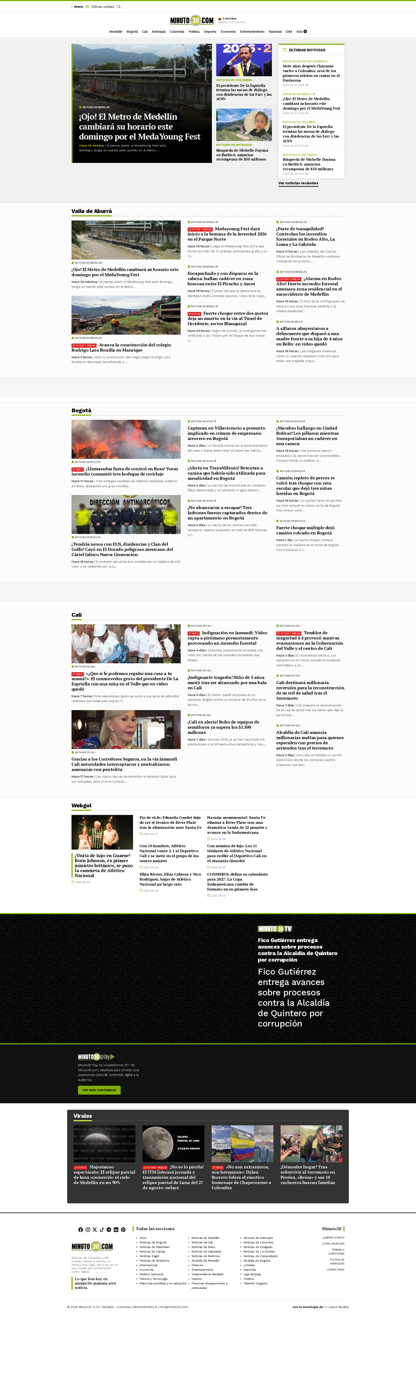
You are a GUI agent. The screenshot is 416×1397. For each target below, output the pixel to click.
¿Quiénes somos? (333, 1237)
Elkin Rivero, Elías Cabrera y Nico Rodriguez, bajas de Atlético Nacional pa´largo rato (170, 879)
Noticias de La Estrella (259, 1251)
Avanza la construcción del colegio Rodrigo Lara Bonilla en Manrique (121, 347)
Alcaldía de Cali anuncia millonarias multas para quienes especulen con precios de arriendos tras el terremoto (310, 740)
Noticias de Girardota (154, 1260)
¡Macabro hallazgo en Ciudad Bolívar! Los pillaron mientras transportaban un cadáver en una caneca (307, 435)
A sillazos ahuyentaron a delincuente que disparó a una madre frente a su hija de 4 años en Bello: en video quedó (309, 336)
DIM (289, 31)
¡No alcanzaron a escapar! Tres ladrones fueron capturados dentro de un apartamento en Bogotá (227, 513)
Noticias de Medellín (96, 107)
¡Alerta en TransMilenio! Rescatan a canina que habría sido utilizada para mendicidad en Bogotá (226, 473)
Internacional (148, 1265)
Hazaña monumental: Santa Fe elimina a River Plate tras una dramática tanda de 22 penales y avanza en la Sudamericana (237, 825)
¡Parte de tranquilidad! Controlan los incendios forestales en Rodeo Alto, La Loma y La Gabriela (305, 236)
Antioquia (159, 31)
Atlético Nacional (151, 1274)
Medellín (115, 31)
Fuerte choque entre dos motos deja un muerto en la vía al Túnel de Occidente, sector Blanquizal (228, 318)
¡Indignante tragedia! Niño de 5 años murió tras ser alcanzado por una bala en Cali (227, 682)
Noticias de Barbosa (205, 1256)
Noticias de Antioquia (234, 144)
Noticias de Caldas (152, 1251)
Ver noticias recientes (298, 183)
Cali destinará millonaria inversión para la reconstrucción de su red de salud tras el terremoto (310, 690)
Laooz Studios (338, 1307)
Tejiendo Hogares (255, 1283)
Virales (83, 1116)
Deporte (210, 31)
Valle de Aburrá (92, 211)
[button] (76, 6)
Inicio (143, 1238)
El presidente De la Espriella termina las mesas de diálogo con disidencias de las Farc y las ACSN (244, 92)
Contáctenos (335, 1269)
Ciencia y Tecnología (153, 1278)
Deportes (250, 1269)
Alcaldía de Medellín (205, 1260)
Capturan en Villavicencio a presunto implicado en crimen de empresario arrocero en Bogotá (226, 433)
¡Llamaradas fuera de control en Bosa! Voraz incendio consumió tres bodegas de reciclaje (125, 471)
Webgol (81, 805)
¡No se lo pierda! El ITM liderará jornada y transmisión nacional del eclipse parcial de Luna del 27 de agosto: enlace (173, 1177)
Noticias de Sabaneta (206, 1251)
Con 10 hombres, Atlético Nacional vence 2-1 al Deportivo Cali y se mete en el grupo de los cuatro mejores (169, 853)
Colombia (177, 31)
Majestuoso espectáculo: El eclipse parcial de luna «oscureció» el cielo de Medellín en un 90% (104, 1174)
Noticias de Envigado (258, 1247)
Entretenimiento (252, 31)
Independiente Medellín (208, 1274)
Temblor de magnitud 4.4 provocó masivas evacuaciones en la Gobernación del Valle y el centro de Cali (309, 640)
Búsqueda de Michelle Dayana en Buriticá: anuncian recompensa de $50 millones (242, 155)
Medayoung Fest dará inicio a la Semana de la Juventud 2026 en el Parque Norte (227, 234)
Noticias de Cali (290, 626)
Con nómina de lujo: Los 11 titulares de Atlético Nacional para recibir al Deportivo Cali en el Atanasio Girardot (236, 853)
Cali (144, 31)
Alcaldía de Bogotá (257, 1260)
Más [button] (300, 31)
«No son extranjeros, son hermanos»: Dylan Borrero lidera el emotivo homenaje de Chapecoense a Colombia (241, 1177)
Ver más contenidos (99, 1090)
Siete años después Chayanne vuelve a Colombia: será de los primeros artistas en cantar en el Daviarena (311, 73)
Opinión (197, 1278)
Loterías (249, 1265)
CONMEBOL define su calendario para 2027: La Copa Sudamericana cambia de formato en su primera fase (237, 881)
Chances (197, 1265)
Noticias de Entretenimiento (305, 61)
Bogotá (132, 31)
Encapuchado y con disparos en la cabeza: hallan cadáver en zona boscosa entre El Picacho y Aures (223, 278)
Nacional (275, 31)
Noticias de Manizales (155, 1247)
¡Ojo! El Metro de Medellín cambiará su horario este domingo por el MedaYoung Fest (139, 126)
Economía (228, 31)
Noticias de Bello (291, 321)
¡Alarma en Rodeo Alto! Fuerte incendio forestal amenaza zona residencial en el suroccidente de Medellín (309, 286)
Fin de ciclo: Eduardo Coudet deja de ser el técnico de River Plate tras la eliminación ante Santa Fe (171, 822)
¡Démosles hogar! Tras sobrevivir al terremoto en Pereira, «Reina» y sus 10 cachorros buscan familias (308, 1174)
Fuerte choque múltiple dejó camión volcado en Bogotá (305, 530)
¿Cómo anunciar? (333, 1243)
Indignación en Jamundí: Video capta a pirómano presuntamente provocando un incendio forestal (227, 638)
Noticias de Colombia (234, 80)
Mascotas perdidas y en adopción (163, 1283)
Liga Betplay (252, 1274)
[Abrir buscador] (118, 6)
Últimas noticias (102, 7)
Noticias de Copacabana (260, 1256)
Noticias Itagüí (149, 1256)
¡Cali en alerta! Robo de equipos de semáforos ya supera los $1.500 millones (223, 727)
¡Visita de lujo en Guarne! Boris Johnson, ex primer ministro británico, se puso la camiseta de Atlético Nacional (104, 865)
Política (193, 31)
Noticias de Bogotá (292, 421)
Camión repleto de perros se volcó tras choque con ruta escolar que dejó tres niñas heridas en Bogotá (305, 485)
